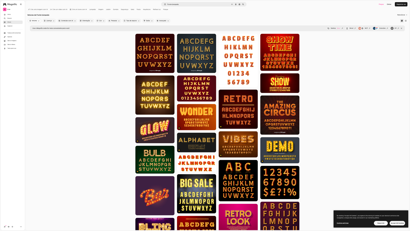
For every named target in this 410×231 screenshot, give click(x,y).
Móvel (351, 28)
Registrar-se (401, 4)
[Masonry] (402, 20)
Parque (165, 9)
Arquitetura (146, 9)
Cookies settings (342, 223)
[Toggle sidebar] (21, 4)
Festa (139, 9)
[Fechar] (401, 28)
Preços (381, 4)
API (396, 28)
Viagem (100, 9)
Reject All (380, 223)
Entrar (389, 4)
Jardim (108, 9)
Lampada (92, 9)
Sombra (115, 9)
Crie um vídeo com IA (60, 9)
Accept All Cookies (397, 223)
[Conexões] (4, 226)
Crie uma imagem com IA (39, 9)
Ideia (132, 9)
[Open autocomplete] (164, 4)
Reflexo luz (157, 9)
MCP (366, 28)
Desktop (335, 28)
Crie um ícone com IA (79, 9)
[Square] (405, 20)
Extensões (382, 28)
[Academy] (8, 226)
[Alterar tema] (12, 226)
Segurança (124, 9)
